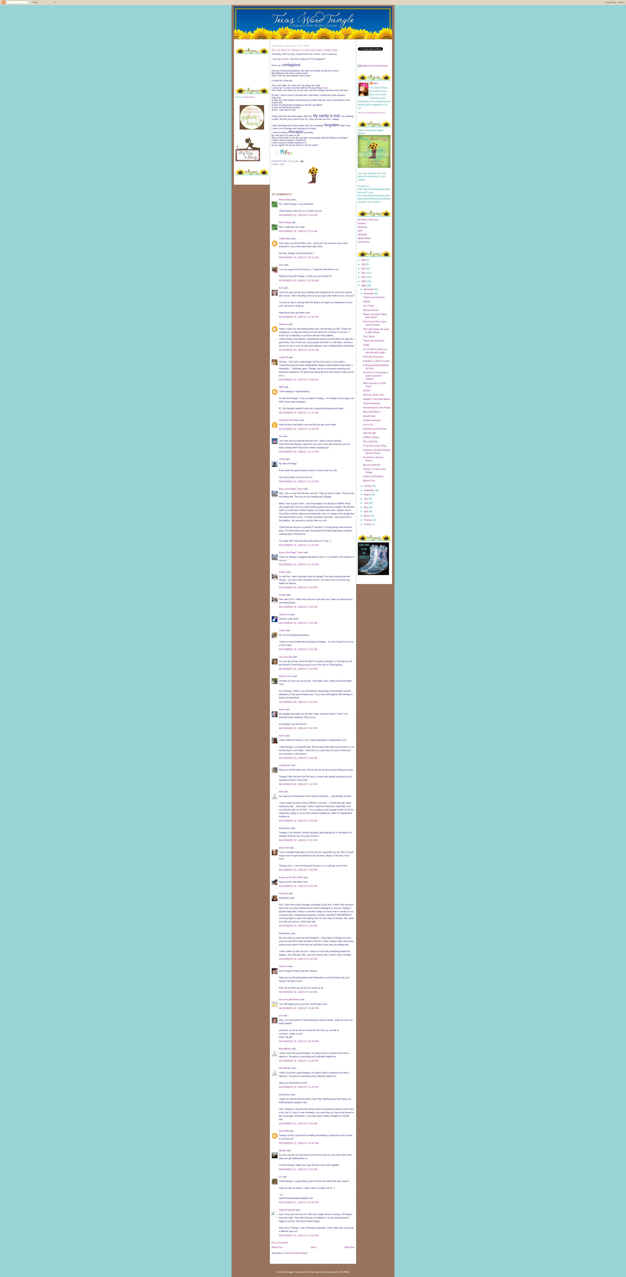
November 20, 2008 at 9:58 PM (298, 992)
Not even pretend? (371, 465)
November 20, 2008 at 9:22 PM (298, 959)
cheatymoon (285, 765)
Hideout (366, 301)
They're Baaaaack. (372, 403)
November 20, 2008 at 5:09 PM (298, 758)
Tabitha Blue (285, 238)
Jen (280, 436)
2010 (363, 277)
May (366, 507)
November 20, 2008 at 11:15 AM (299, 413)
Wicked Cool (369, 480)
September (369, 490)
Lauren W (283, 357)
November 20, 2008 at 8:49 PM (298, 926)
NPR (360, 231)
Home (313, 1247)
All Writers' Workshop (368, 219)
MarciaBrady (285, 1048)
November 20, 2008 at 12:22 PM (299, 481)
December (369, 289)
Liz (280, 1177)
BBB (281, 387)
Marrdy (282, 1150)
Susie (281, 709)
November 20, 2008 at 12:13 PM (299, 429)
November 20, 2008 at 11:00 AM (299, 379)
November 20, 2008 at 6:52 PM (298, 840)
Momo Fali (284, 847)
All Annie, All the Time (373, 395)
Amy (281, 265)
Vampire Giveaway (372, 420)
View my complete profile (371, 113)
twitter (286, 59)
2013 (363, 264)
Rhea (376, 83)
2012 (363, 268)
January (368, 524)
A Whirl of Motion (371, 437)
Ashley (282, 572)
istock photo (363, 242)
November (369, 293)
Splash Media (364, 238)
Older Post (349, 1247)
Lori (280, 1015)
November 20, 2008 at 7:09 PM (298, 870)
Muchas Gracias (371, 310)
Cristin (282, 630)
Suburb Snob (369, 416)
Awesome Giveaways (373, 356)
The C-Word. (369, 336)
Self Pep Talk (369, 433)
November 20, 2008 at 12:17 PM (299, 452)
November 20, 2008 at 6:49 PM (298, 821)
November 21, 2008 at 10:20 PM (299, 1202)
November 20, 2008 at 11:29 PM (299, 1087)
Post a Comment (280, 1242)
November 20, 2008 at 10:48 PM (299, 1041)
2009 (363, 281)
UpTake (366, 390)
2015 (363, 260)
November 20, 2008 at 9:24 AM (298, 215)
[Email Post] (301, 161)
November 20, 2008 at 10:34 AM (299, 317)
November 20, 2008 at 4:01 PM (298, 728)
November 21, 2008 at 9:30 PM (298, 1169)
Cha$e (366, 345)
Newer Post (277, 1247)
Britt (281, 791)
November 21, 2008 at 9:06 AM (298, 1123)
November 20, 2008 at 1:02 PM (298, 587)
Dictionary (362, 227)
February (368, 520)
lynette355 (284, 1131)
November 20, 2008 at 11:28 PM (299, 1061)
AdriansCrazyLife (287, 1210)
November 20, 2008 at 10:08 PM (299, 1008)
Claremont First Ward (289, 420)
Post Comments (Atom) (296, 1253)
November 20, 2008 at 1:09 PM (298, 623)
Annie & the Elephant (373, 476)
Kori (281, 288)
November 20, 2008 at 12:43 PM (299, 564)
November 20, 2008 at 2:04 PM (298, 669)
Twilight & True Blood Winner (376, 399)
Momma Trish (285, 676)
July (366, 499)
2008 (363, 285)
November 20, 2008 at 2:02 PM (298, 649)
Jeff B (282, 459)
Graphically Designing (324, 1272)
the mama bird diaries (289, 999)
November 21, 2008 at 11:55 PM (299, 1235)
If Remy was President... (375, 297)
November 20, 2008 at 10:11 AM (299, 257)
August (367, 494)
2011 (363, 273)
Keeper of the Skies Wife (291, 877)
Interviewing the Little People (376, 407)
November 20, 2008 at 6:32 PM (298, 784)
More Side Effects (371, 412)
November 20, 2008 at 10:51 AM (299, 350)
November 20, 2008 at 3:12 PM (298, 702)
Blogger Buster (249, 97)
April (366, 511)
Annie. (325, 88)
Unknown (283, 324)
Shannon (283, 966)
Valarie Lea (284, 614)
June (366, 503)
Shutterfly (362, 234)
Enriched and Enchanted (374, 429)
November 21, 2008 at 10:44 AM (299, 1143)
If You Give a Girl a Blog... (375, 446)
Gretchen (283, 893)
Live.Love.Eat (285, 657)
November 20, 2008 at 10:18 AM (299, 280)
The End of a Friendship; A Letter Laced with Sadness (375, 375)
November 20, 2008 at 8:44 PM (298, 886)
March (367, 516)
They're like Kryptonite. (374, 340)
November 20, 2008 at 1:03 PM (298, 607)
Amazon (362, 223)
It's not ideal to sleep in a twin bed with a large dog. (305, 50)
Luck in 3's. (368, 424)
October (368, 486)
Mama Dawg (285, 199)
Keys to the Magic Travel (291, 489)
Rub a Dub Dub (370, 441)
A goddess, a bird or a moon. (376, 361)
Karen (281, 735)
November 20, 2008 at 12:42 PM (299, 545)
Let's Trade (368, 306)
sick (282, 164)
